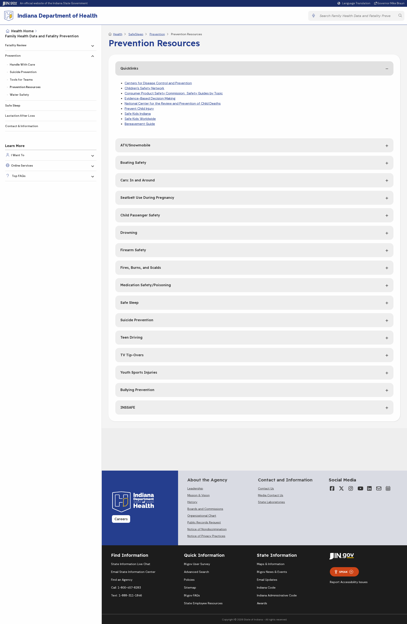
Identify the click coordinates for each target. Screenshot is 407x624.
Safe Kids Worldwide (140, 118)
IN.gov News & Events (272, 572)
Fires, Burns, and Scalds (140, 267)
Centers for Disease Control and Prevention (158, 83)
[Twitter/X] (341, 488)
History (192, 502)
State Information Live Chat (130, 564)
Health (117, 34)
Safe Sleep (12, 105)
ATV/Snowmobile (135, 145)
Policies (189, 580)
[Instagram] (350, 488)
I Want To (17, 155)
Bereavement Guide (140, 124)
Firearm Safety (133, 250)
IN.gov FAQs (192, 595)
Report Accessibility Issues (349, 582)
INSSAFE (127, 407)
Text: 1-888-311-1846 (126, 595)
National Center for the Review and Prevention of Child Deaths (173, 103)
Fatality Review (15, 45)
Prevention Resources (25, 87)
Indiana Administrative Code (277, 595)
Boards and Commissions (205, 509)
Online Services (22, 165)
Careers (121, 519)
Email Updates (267, 580)
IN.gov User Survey (197, 564)
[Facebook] (332, 488)
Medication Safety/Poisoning (145, 285)
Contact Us (266, 488)
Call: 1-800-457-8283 (126, 587)
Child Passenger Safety (140, 215)
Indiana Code (266, 587)
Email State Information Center (133, 572)
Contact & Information (21, 126)
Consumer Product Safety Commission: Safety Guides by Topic (174, 93)
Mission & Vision (198, 495)
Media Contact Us (270, 495)
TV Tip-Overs (132, 355)
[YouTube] (360, 488)
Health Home (22, 31)
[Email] (378, 488)
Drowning (128, 232)
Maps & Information (270, 564)
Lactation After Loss (20, 116)
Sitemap (190, 587)
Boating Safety (133, 162)
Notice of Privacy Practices (206, 536)
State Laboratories (271, 502)
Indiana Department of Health (57, 16)
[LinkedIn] (369, 488)
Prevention (13, 55)
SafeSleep (135, 34)
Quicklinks (129, 68)
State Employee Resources (203, 603)
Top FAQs (18, 176)
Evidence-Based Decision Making (150, 98)
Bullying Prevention (137, 390)
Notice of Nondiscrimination (207, 529)
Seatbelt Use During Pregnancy (147, 197)
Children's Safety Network (144, 88)
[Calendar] (388, 488)
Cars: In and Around (137, 180)
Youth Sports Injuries (138, 372)
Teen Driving (131, 337)
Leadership (195, 488)
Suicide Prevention (23, 72)
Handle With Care (22, 64)
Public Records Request (204, 522)
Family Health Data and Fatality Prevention (42, 36)
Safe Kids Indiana (138, 113)
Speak (343, 572)
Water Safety (19, 95)
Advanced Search (196, 572)
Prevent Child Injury (139, 108)
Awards (262, 603)
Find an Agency (121, 580)
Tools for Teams (21, 79)
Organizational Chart (201, 515)
